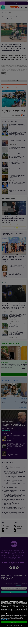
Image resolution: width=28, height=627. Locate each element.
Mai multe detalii (9, 604)
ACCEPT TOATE (14, 622)
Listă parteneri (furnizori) (5, 619)
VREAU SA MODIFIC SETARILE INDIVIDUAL (14, 625)
